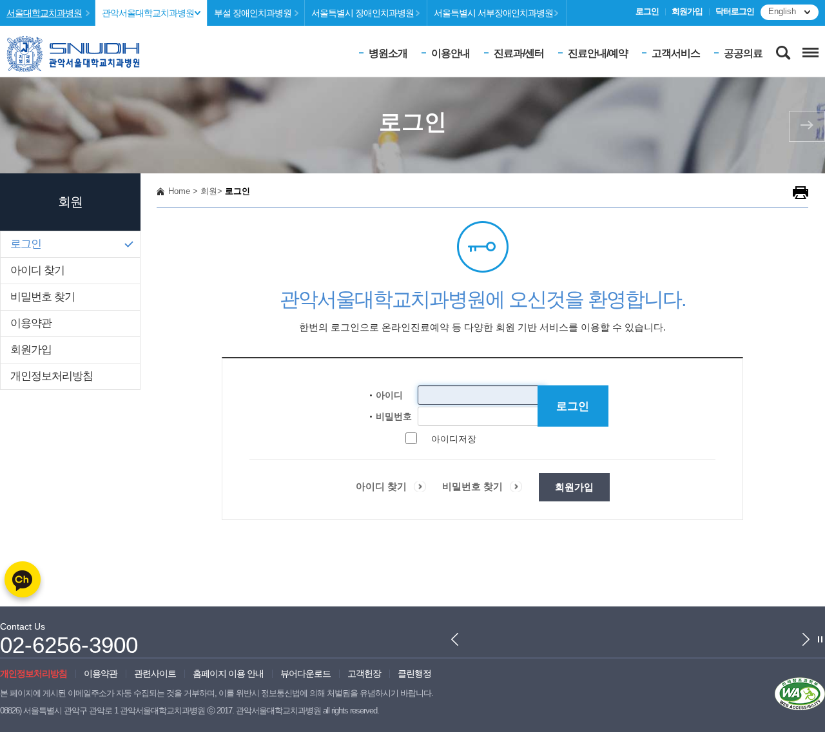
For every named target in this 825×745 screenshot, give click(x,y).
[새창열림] (800, 693)
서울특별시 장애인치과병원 (362, 13)
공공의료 (743, 53)
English (782, 11)
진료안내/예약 (598, 53)
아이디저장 (453, 439)
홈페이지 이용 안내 (228, 673)
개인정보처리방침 (51, 376)
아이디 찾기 (37, 270)
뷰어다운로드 (305, 673)
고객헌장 (364, 673)
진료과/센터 (519, 53)
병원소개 (388, 53)
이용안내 (450, 53)
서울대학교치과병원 (44, 13)
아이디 (389, 395)
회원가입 (687, 11)
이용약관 (31, 323)
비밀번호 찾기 (42, 297)
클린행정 (414, 673)
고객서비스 (676, 53)
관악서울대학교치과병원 (148, 13)
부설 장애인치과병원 (252, 13)
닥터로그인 (734, 11)
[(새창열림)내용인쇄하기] (800, 192)
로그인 (647, 11)
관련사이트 (155, 673)
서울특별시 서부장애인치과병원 (493, 13)
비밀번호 (394, 416)
